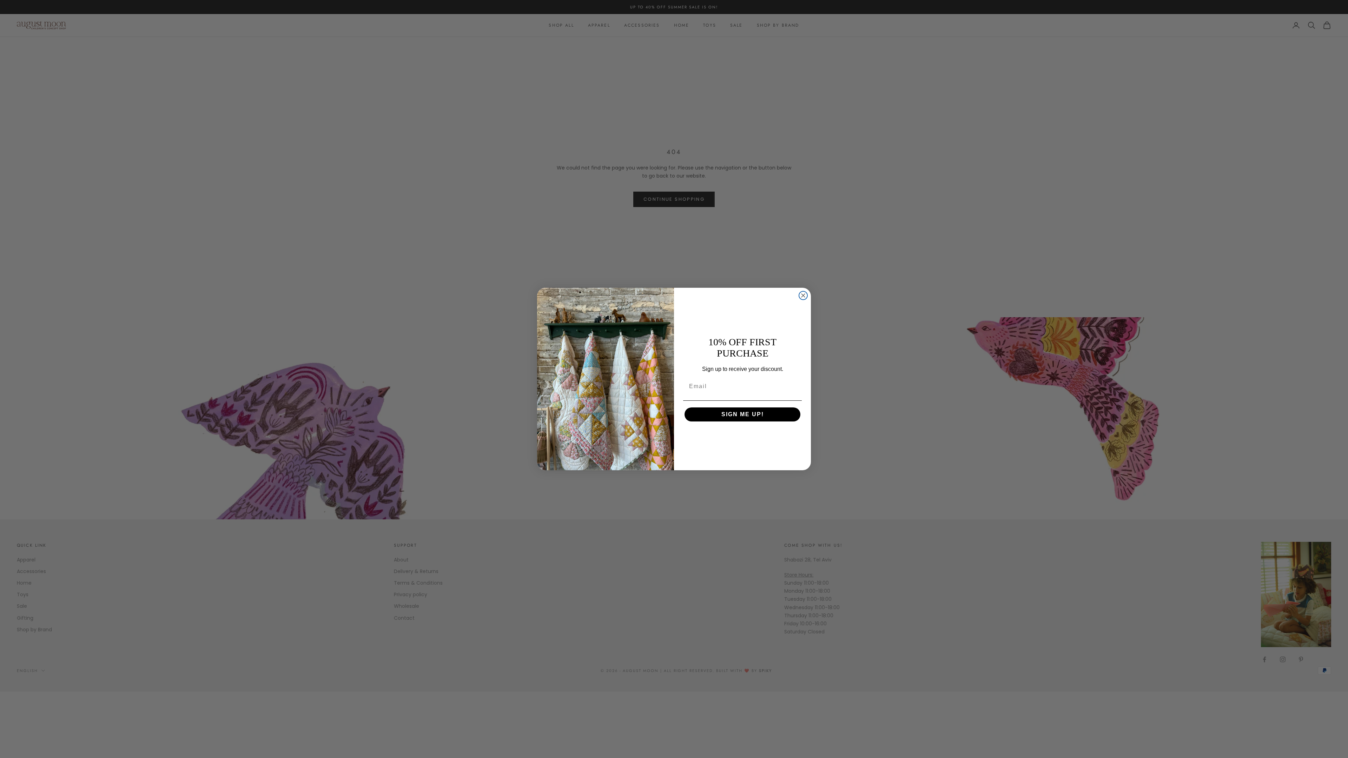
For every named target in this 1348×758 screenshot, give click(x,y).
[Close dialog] (803, 295)
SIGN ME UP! (742, 414)
